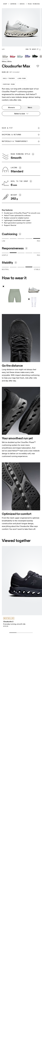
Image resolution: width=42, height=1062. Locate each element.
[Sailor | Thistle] (27, 56)
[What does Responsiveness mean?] (26, 248)
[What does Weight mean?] (20, 195)
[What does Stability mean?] (16, 262)
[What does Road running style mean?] (33, 154)
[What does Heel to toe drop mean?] (31, 181)
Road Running (34, 4)
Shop (5, 4)
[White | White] (5, 56)
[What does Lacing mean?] (20, 167)
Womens (13, 4)
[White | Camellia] (12, 56)
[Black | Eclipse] (35, 56)
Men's (30, 107)
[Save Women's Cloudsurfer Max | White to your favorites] (37, 66)
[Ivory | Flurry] (20, 56)
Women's (11, 107)
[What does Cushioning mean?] (20, 234)
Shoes (22, 4)
